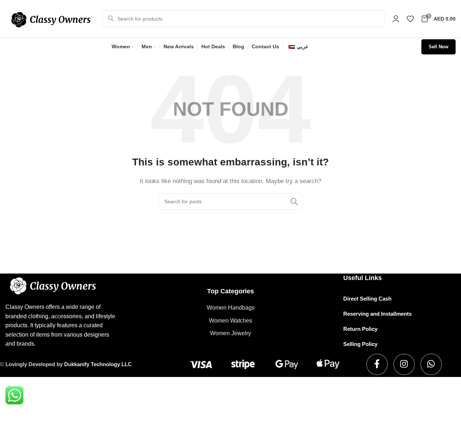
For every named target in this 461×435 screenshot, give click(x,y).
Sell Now (438, 46)
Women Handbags (231, 308)
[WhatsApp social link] (431, 364)
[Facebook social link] (377, 364)
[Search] (294, 201)
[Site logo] (50, 18)
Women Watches (230, 321)
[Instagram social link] (404, 364)
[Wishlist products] (410, 19)
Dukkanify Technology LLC (98, 364)
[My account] (396, 19)
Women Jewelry (230, 333)
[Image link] (61, 285)
